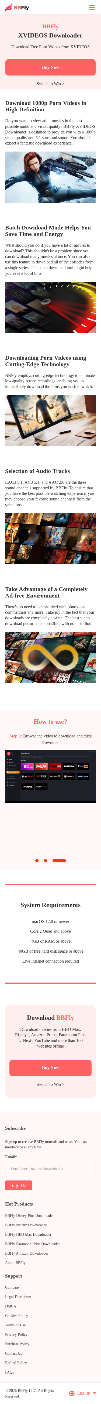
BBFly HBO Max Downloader (28, 1235)
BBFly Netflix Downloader (26, 1225)
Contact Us (13, 1353)
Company (12, 1287)
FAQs (9, 1372)
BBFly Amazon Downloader (26, 1253)
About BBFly (15, 1263)
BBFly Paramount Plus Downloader (32, 1244)
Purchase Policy (17, 1344)
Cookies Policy (16, 1316)
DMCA (10, 1306)
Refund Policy (16, 1363)
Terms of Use (15, 1325)
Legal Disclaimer (18, 1297)
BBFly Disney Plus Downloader (29, 1216)
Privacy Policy (16, 1335)
